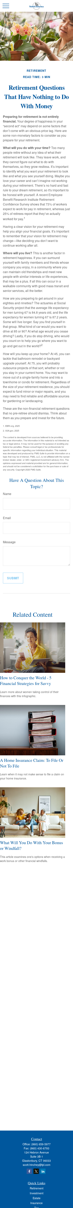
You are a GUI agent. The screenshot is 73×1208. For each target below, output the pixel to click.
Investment (36, 1193)
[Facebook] (29, 1171)
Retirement (36, 1188)
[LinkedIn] (43, 1171)
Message (9, 542)
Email (7, 518)
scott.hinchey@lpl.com (36, 1165)
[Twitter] (36, 1171)
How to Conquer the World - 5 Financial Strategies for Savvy (25, 680)
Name (7, 493)
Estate (36, 1198)
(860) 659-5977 (41, 1144)
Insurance (36, 1203)
